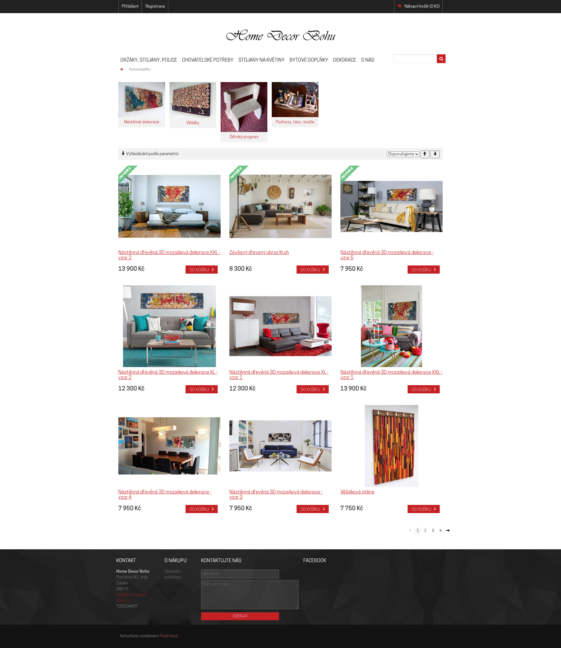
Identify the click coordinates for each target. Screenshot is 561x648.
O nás (367, 60)
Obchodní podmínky (173, 574)
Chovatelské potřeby (207, 60)
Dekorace (344, 60)
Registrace (155, 6)
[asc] (425, 154)
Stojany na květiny (261, 60)
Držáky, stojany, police (148, 60)
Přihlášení (130, 6)
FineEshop (169, 636)
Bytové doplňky (309, 60)
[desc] (435, 154)
